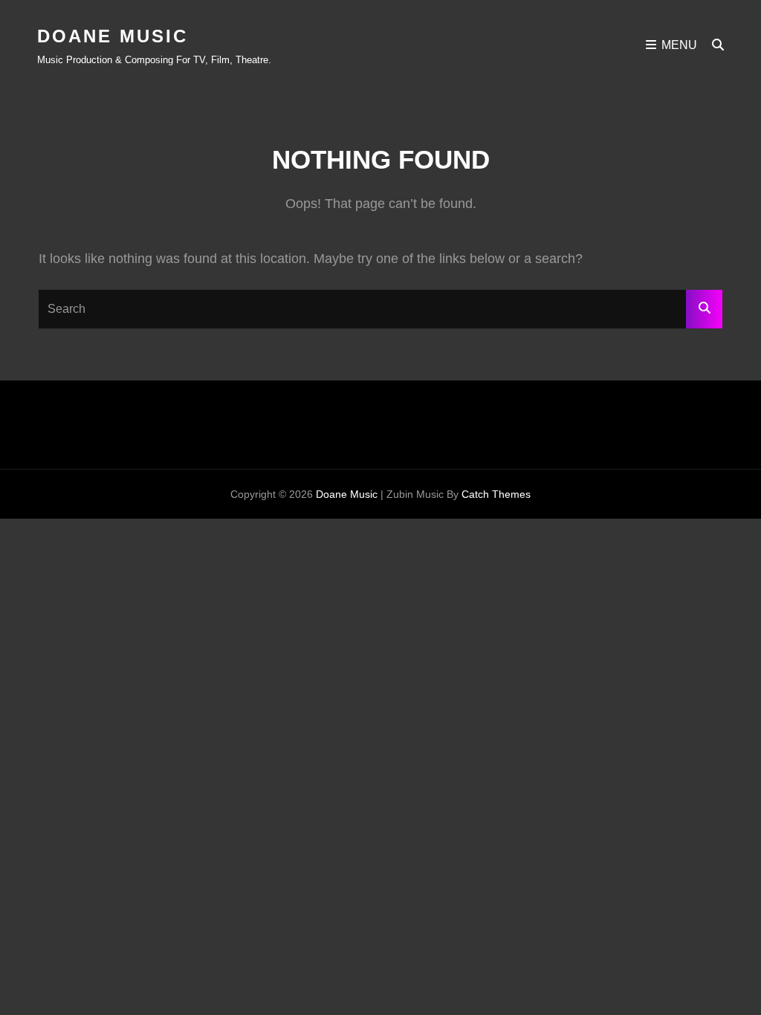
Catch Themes (496, 494)
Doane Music (112, 36)
